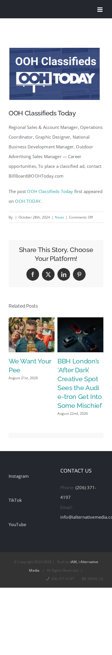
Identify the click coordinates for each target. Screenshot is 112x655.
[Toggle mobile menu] (100, 10)
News (59, 217)
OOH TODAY (27, 201)
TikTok (15, 500)
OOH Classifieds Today (50, 191)
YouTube (17, 524)
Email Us (94, 578)
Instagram (19, 476)
